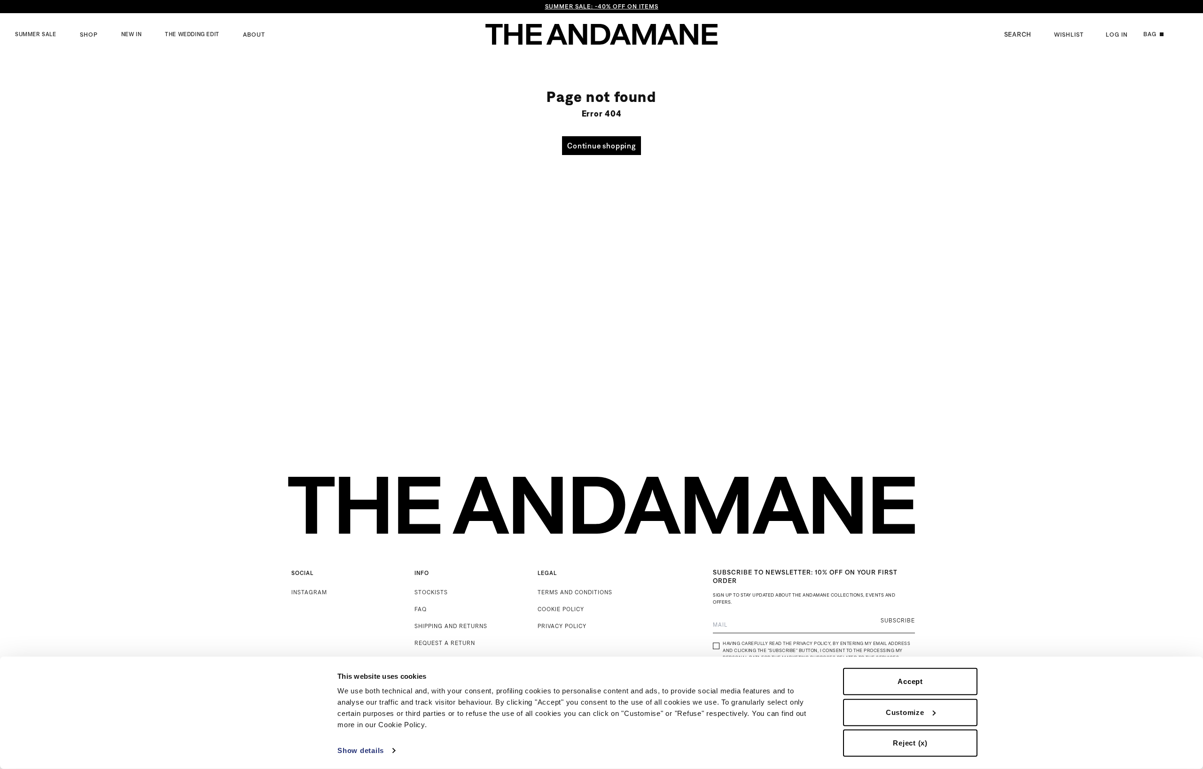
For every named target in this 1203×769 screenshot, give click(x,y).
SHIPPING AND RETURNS (450, 625)
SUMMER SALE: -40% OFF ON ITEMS (601, 6)
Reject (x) (910, 743)
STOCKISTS (431, 592)
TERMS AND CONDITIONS (575, 592)
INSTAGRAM (309, 592)
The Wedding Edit (192, 34)
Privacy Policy (811, 643)
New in (131, 34)
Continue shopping (601, 145)
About (254, 34)
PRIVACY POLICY (562, 625)
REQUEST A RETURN (444, 642)
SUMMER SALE (35, 34)
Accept (910, 681)
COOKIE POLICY (561, 609)
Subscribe (898, 620)
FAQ (420, 609)
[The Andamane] (601, 35)
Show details (360, 750)
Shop (89, 34)
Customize (905, 712)
